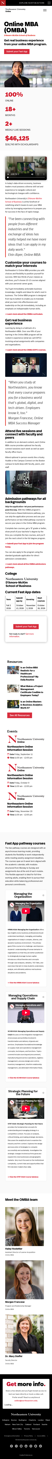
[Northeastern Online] (15, 10)
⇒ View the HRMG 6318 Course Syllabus (23, 982)
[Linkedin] (26, 1446)
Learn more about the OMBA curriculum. (25, 314)
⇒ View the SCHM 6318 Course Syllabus (23, 1078)
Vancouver (36, 1429)
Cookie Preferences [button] (26, 1455)
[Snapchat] (35, 1446)
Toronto (27, 1429)
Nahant (7, 1424)
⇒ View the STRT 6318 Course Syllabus (23, 1177)
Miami (48, 1420)
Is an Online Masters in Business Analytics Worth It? (31, 704)
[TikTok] (40, 1446)
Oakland (28, 1424)
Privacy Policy (28, 1436)
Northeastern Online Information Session (20, 748)
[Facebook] (11, 1446)
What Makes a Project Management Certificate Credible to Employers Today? (31, 691)
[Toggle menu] (45, 10)
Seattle (44, 1424)
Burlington (23, 1420)
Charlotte (32, 1420)
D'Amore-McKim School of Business (19, 35)
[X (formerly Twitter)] (16, 1446)
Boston (14, 1420)
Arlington (5, 1420)
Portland (36, 1424)
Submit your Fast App (16, 51)
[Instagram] (30, 1446)
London (41, 1420)
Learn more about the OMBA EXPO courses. (26, 349)
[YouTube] (21, 1446)
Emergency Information (12, 1436)
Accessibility (41, 1436)
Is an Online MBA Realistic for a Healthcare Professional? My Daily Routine (29, 673)
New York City (17, 1424)
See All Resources (20, 715)
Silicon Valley (17, 1429)
